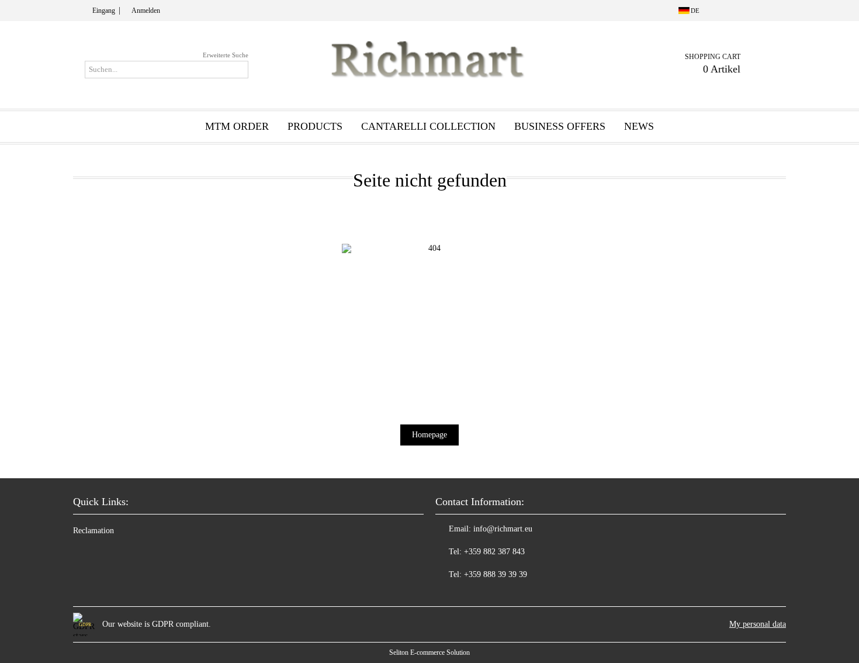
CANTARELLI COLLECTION (428, 126)
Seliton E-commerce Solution (429, 652)
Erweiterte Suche (225, 54)
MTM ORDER (237, 126)
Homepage (429, 434)
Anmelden (145, 10)
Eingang (103, 10)
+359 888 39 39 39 (495, 574)
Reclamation (93, 530)
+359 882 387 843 (494, 551)
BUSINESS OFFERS (559, 126)
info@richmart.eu (502, 528)
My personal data (757, 624)
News (639, 126)
